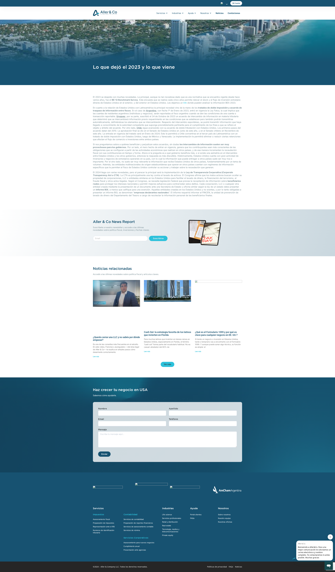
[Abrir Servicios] (167, 13)
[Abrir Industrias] (183, 13)
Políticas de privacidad (217, 566)
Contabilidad (130, 514)
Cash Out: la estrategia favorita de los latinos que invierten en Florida (167, 333)
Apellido (173, 408)
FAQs (231, 566)
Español (222, 3)
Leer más (96, 357)
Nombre (102, 408)
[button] (167, 364)
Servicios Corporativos (136, 538)
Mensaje (102, 429)
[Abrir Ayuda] (195, 13)
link (185, 102)
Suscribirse (158, 238)
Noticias (238, 566)
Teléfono (173, 419)
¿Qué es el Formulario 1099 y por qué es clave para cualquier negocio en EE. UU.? (216, 333)
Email (101, 419)
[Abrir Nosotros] (210, 13)
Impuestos (98, 514)
